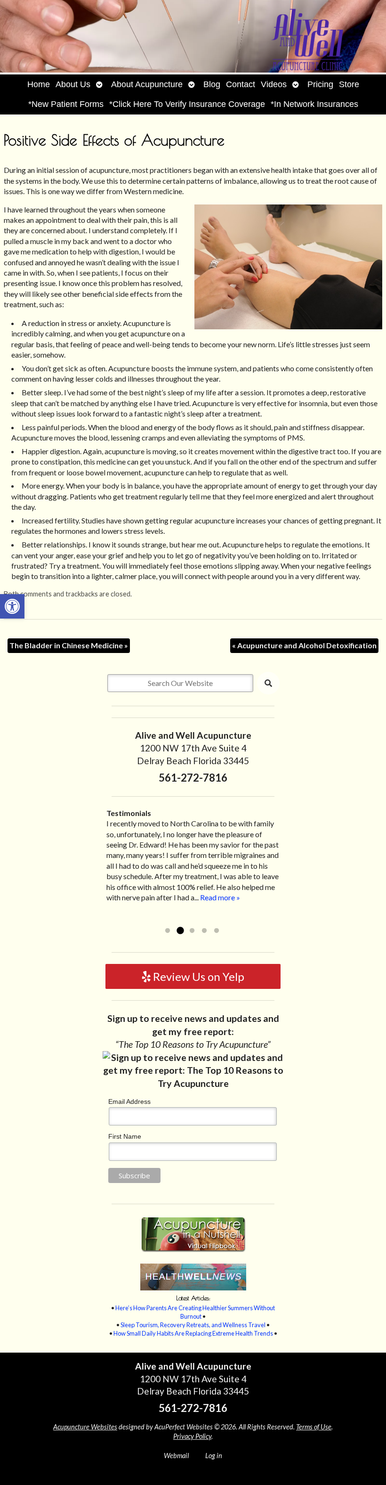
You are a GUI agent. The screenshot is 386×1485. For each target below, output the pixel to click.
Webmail (176, 1456)
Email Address (129, 1101)
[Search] (268, 683)
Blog (211, 84)
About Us (73, 84)
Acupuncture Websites (85, 1427)
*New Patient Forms (66, 104)
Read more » (220, 897)
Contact (240, 84)
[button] (12, 606)
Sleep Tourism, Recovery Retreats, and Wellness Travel (193, 1325)
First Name (124, 1136)
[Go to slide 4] (204, 931)
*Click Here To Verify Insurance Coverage (187, 104)
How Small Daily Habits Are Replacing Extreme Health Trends (193, 1333)
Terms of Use (313, 1427)
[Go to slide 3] (192, 931)
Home (38, 84)
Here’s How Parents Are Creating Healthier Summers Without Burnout (195, 1312)
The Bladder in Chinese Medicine (68, 645)
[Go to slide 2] (180, 931)
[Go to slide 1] (167, 931)
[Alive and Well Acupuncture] (193, 37)
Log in (213, 1456)
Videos (274, 84)
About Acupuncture (147, 84)
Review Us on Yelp (197, 976)
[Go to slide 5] (216, 931)
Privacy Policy (192, 1436)
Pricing (320, 84)
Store (349, 84)
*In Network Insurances (314, 104)
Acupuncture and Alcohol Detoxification (304, 645)
